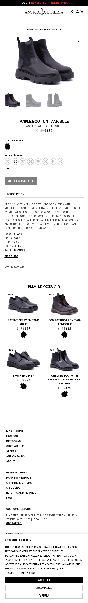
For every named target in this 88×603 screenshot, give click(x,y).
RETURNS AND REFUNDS (21, 492)
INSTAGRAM (13, 441)
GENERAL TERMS (16, 472)
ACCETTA (44, 580)
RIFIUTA (44, 595)
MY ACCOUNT (14, 431)
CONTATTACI (14, 523)
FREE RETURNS (59, 2)
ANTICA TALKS (15, 456)
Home (30, 30)
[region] (44, 568)
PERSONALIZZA (44, 588)
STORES (11, 451)
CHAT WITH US (15, 446)
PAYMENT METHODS (18, 477)
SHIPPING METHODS (19, 482)
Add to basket (21, 181)
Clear (7, 168)
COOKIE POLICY (26, 573)
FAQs (9, 497)
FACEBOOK (12, 436)
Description (15, 194)
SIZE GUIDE (13, 487)
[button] (77, 40)
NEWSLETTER (39, 2)
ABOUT (10, 461)
